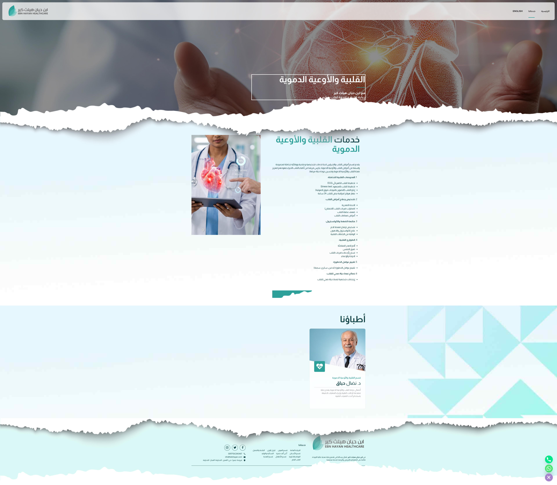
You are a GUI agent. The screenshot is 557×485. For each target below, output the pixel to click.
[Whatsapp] (549, 468)
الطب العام (296, 460)
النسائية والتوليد (268, 453)
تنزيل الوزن (271, 450)
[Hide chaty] (549, 477)
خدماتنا (531, 11)
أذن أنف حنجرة (281, 453)
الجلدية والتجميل (259, 450)
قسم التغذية (268, 457)
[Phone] (549, 459)
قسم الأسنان (295, 453)
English (518, 11)
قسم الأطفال (280, 457)
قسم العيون (282, 450)
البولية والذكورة (294, 457)
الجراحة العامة (295, 450)
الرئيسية (545, 11)
